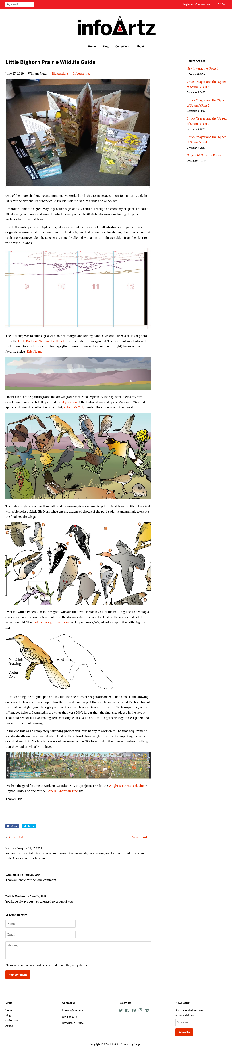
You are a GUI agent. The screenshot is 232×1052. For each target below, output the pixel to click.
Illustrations (60, 73)
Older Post (16, 837)
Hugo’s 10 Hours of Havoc (204, 155)
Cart (224, 4)
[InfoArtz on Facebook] (127, 1011)
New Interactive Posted (202, 68)
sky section (69, 402)
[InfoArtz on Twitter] (121, 1011)
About (140, 47)
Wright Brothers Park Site (126, 786)
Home (92, 47)
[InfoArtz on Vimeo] (147, 1011)
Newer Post (139, 837)
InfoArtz (114, 1044)
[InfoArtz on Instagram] (140, 1011)
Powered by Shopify (132, 1044)
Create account (203, 4)
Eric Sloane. (35, 351)
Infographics (81, 73)
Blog (106, 47)
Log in (186, 4)
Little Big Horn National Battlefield (41, 341)
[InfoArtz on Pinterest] (134, 1011)
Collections (122, 47)
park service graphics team (51, 622)
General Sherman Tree (62, 791)
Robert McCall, (74, 407)
